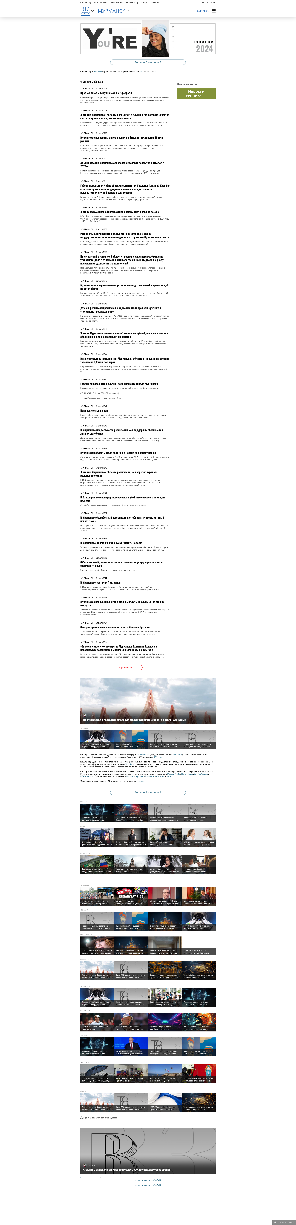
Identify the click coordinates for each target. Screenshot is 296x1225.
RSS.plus (158, 788)
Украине (139, 807)
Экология (154, 2)
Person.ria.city (132, 2)
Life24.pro (84, 807)
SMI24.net (129, 795)
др (93, 807)
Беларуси (149, 807)
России (129, 807)
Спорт (144, 2)
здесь (141, 811)
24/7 (141, 71)
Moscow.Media (173, 804)
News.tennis (85, 1041)
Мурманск (86, 88)
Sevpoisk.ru (84, 1093)
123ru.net (211, 2)
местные (98, 71)
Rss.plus (83, 832)
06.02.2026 (202, 10)
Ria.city (83, 1152)
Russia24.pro (144, 785)
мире (168, 807)
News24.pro (85, 884)
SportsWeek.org (201, 804)
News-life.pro (187, 804)
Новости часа (187, 84)
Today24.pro (85, 916)
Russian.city (85, 2)
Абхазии (160, 807)
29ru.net (83, 1066)
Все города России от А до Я (148, 62)
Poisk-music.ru (86, 965)
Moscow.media (100, 2)
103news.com (85, 1017)
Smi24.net (177, 785)
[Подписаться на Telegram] (203, 2)
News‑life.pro (117, 2)
